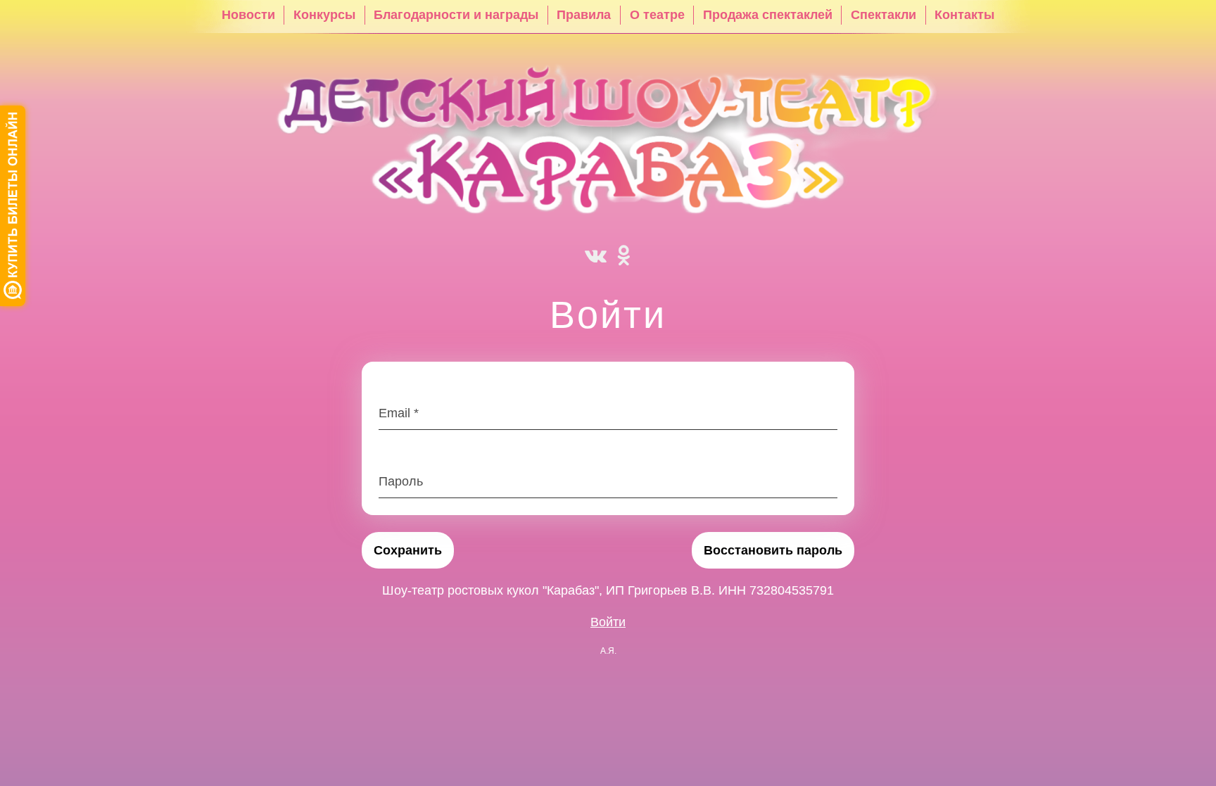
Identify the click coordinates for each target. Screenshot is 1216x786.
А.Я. (608, 651)
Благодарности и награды (456, 15)
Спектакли (883, 15)
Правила (584, 15)
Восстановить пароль (773, 550)
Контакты (964, 15)
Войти (608, 622)
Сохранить (408, 550)
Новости (248, 15)
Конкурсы (324, 15)
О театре (657, 15)
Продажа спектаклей (767, 15)
